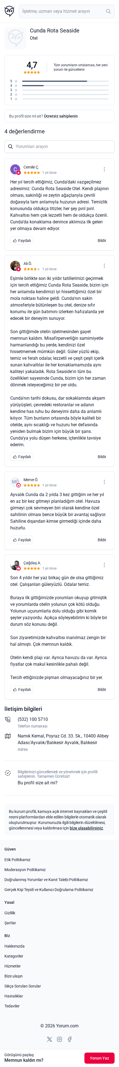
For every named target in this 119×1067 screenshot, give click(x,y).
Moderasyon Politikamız (25, 869)
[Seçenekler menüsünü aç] (104, 169)
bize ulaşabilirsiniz (86, 828)
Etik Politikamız (17, 859)
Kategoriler (13, 956)
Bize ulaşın (13, 976)
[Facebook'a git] (69, 1039)
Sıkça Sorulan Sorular (22, 986)
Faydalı (24, 240)
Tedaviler (12, 1006)
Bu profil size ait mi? (38, 782)
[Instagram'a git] (59, 1039)
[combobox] (67, 11)
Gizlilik (9, 913)
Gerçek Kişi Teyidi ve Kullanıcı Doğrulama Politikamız (48, 889)
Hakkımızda (14, 946)
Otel (34, 38)
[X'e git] (49, 1039)
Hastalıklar (13, 996)
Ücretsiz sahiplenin (61, 116)
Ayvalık (71, 742)
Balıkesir (89, 742)
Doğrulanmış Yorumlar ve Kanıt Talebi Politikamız (46, 879)
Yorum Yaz (99, 1058)
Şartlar (10, 923)
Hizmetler (12, 966)
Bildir (102, 240)
